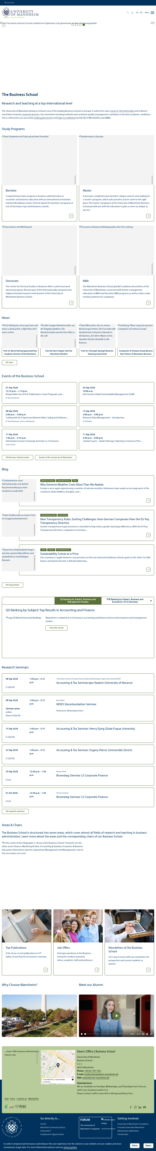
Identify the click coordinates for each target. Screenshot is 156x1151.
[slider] (106, 1034)
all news (9, 362)
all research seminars (15, 811)
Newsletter (33, 1099)
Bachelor (11, 190)
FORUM (85, 1120)
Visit (7, 1099)
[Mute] (143, 1034)
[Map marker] (58, 1065)
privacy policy (70, 1147)
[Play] (82, 1034)
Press (12, 1099)
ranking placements (43, 118)
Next (151, 600)
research (114, 111)
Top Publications (16, 947)
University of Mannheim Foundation (133, 1124)
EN (141, 13)
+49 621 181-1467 (92, 1071)
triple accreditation (66, 118)
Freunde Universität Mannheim (130, 1127)
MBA (86, 281)
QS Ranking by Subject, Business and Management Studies (78, 600)
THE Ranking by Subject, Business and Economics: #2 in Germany (125, 600)
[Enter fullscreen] (151, 1034)
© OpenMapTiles (48, 1079)
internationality (126, 111)
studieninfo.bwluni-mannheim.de (101, 1074)
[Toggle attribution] (72, 1079)
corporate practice (30, 114)
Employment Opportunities (52, 1134)
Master (87, 190)
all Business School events (17, 457)
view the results (56, 628)
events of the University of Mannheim (55, 457)
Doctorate (12, 281)
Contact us (22, 1099)
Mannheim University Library (52, 1127)
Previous (5, 600)
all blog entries (12, 585)
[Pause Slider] (4, 25)
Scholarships (122, 1134)
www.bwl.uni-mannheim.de (95, 1078)
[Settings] (147, 1034)
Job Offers (63, 947)
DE (137, 13)
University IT (45, 1131)
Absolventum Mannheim (128, 1131)
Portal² (43, 1124)
